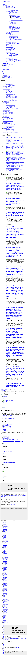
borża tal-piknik (12, 48)
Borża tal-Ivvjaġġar (13, 29)
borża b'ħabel (11, 56)
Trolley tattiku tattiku (13, 37)
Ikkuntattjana (6, 69)
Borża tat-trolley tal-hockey (17, 20)
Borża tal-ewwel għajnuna (11, 42)
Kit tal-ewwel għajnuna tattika (15, 39)
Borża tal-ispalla (12, 8)
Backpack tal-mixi (15, 31)
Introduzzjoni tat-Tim (7, 424)
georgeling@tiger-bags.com (9, 418)
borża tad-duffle (12, 22)
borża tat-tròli (9, 32)
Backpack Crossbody (10, 7)
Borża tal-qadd (9, 40)
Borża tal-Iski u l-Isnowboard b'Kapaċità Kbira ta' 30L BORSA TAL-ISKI (14, 154)
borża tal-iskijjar (12, 26)
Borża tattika (8, 33)
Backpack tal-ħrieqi (13, 12)
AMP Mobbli (6, 438)
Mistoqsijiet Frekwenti (8, 64)
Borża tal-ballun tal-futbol (14, 28)
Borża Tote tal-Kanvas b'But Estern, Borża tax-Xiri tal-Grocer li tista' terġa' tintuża (15, 385)
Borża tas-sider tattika (13, 36)
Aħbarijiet (5, 63)
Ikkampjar (8, 44)
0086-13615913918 (7, 415)
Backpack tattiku (12, 34)
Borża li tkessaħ (9, 47)
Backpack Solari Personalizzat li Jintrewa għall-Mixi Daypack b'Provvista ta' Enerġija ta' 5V (15, 214)
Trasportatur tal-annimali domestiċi (13, 61)
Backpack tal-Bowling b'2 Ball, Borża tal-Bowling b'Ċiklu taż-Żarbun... (15, 162)
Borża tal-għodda (9, 6)
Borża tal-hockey (12, 15)
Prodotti (5, 5)
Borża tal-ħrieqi (9, 11)
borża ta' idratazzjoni (13, 24)
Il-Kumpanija (6, 425)
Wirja (4, 429)
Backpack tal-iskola (13, 59)
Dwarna (5, 65)
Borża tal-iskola (9, 58)
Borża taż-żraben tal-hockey (17, 18)
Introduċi (8, 68)
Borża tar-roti (9, 45)
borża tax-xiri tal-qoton (13, 54)
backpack (11, 21)
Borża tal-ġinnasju (13, 23)
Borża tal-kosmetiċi (10, 126)
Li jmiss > (6, 389)
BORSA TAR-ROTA (14, 439)
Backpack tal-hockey (15, 16)
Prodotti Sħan (6, 436)
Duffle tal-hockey (15, 17)
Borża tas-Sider (14, 10)
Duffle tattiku (11, 38)
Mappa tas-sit (6, 437)
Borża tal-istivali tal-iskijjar (14, 27)
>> (8, 389)
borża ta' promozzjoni (10, 53)
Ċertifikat (8, 66)
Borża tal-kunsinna (10, 49)
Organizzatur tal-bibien (11, 50)
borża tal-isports (9, 13)
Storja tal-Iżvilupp (7, 426)
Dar (4, 4)
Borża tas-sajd (9, 52)
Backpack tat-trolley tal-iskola (15, 60)
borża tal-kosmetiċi (13, 55)
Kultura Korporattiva (7, 427)
